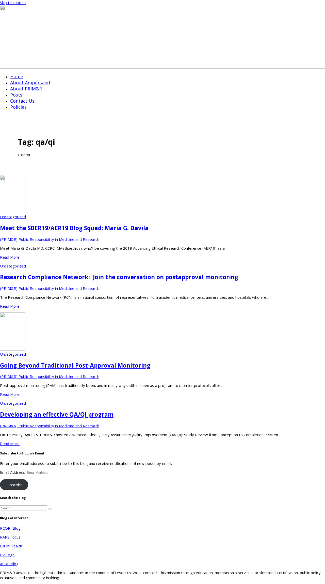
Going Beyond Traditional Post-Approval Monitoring (75, 365)
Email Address (13, 472)
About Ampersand (30, 83)
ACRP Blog (9, 563)
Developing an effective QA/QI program (56, 414)
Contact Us (22, 101)
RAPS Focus (10, 537)
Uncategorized (13, 216)
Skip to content (13, 2)
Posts (16, 95)
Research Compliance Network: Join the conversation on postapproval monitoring (119, 277)
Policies (18, 107)
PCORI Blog (10, 528)
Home (16, 76)
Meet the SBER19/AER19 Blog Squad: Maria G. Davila (74, 228)
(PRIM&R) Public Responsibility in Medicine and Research (49, 239)
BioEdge (7, 554)
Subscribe (14, 484)
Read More (10, 257)
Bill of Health (11, 545)
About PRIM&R (26, 89)
